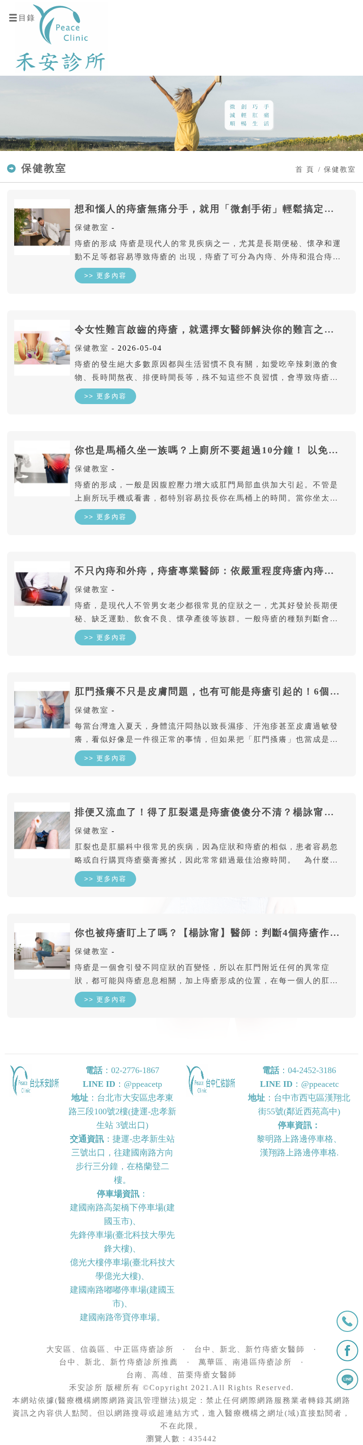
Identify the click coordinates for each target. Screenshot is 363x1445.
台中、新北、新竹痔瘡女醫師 (249, 1349)
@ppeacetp (143, 1084)
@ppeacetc (320, 1084)
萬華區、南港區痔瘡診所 (245, 1362)
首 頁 (304, 169)
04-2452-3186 (312, 1070)
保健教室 (92, 227)
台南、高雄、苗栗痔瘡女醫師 (181, 1375)
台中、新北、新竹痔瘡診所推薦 (118, 1362)
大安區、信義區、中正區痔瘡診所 (110, 1349)
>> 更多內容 (105, 275)
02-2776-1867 (135, 1070)
